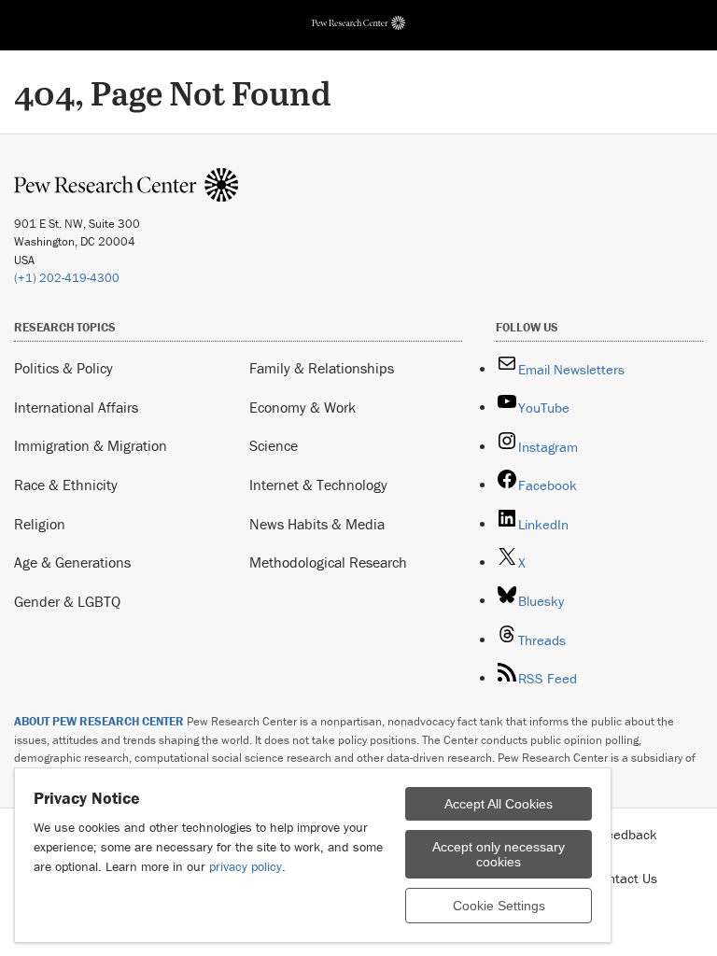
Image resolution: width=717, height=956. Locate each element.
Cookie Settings (499, 905)
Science (273, 445)
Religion (39, 523)
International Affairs (76, 407)
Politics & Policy (63, 367)
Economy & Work (302, 407)
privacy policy (245, 866)
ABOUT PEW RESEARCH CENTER (99, 721)
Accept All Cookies (498, 803)
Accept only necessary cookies (498, 854)
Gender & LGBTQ (67, 601)
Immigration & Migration (90, 445)
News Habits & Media (317, 523)
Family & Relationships (321, 367)
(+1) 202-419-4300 (67, 278)
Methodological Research (328, 562)
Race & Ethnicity (66, 484)
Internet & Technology (318, 484)
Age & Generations (72, 562)
